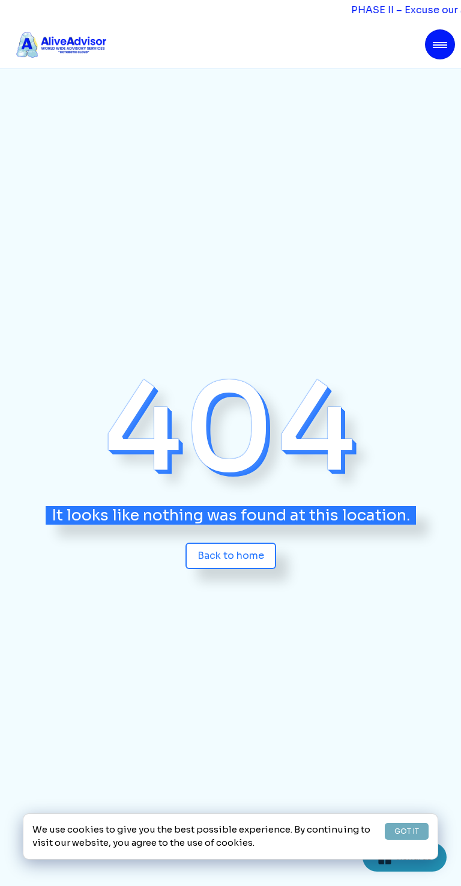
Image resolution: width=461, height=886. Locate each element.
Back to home (230, 555)
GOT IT (406, 831)
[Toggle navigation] (440, 44)
